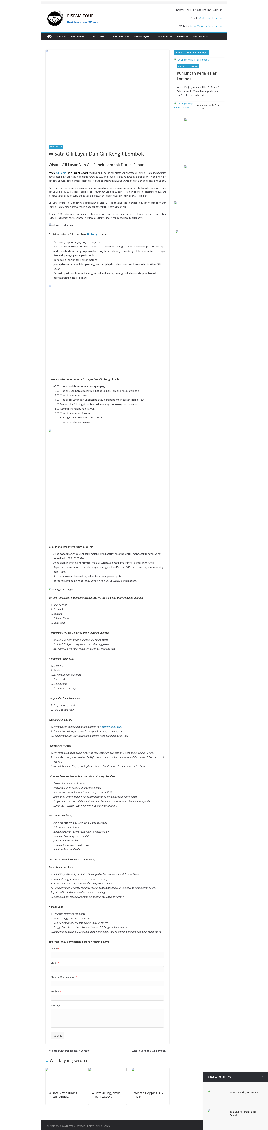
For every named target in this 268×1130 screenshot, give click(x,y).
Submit (58, 1035)
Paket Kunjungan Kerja (188, 66)
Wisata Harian (56, 146)
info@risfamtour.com (210, 18)
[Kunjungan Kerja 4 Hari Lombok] (199, 60)
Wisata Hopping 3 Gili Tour (149, 1095)
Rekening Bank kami (111, 726)
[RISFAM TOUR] (49, 36)
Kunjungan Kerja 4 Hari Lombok (197, 75)
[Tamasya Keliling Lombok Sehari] (218, 1111)
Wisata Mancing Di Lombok (244, 1092)
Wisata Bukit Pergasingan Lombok (69, 1050)
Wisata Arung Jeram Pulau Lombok (106, 1095)
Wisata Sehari (77, 36)
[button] (64, 36)
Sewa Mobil (163, 36)
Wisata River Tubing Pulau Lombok (63, 1095)
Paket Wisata (119, 36)
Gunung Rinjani (141, 36)
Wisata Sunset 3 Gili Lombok (149, 1050)
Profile (59, 36)
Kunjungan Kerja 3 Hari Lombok (209, 107)
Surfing (181, 36)
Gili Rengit (92, 234)
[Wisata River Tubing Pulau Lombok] (65, 1070)
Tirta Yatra (98, 36)
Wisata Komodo (201, 36)
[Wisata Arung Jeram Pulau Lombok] (107, 1070)
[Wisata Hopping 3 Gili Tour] (150, 1070)
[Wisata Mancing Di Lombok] (218, 1091)
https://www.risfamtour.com (206, 26)
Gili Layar (61, 172)
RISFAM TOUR (80, 15)
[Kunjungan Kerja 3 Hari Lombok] (184, 107)
